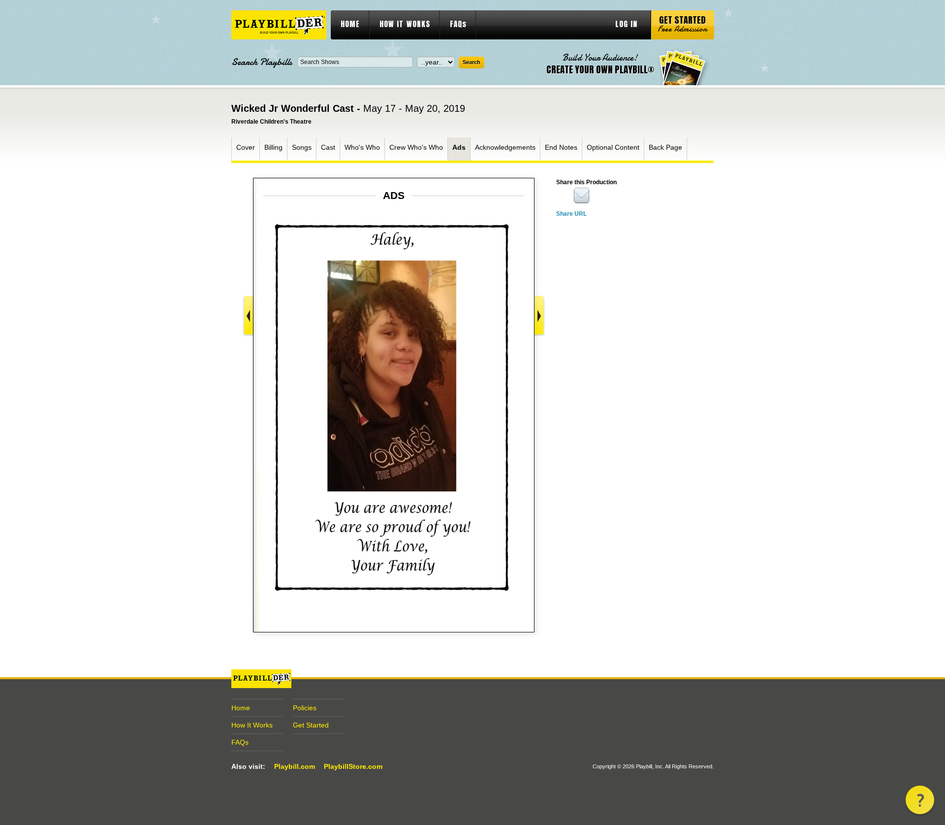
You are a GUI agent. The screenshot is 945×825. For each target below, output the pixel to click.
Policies (304, 708)
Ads (459, 147)
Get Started (311, 725)
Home (240, 708)
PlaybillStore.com (353, 766)
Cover (245, 147)
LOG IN (626, 24)
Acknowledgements (505, 147)
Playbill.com (294, 766)
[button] (920, 800)
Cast (328, 147)
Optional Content (613, 147)
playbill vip (278, 24)
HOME (350, 24)
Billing (273, 147)
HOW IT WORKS (404, 24)
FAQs (458, 24)
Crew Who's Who (416, 147)
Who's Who (362, 147)
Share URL (571, 213)
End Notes (561, 147)
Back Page (665, 147)
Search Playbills (261, 62)
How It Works (252, 725)
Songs (302, 147)
